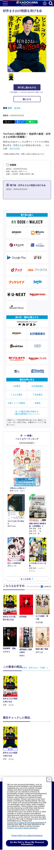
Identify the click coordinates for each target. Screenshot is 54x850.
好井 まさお (14, 108)
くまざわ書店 (16, 394)
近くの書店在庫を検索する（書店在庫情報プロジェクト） (27, 412)
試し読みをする (28, 87)
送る (33, 122)
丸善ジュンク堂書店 (16, 403)
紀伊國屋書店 (37, 386)
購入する (27, 99)
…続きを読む (14, 148)
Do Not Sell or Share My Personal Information (25, 822)
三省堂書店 (37, 394)
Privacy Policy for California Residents (27, 835)
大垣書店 (16, 386)
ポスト (10, 122)
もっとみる (25, 579)
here (33, 799)
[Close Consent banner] (49, 779)
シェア (21, 122)
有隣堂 (37, 403)
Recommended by (33, 586)
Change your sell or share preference (22, 828)
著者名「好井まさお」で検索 (33, 668)
